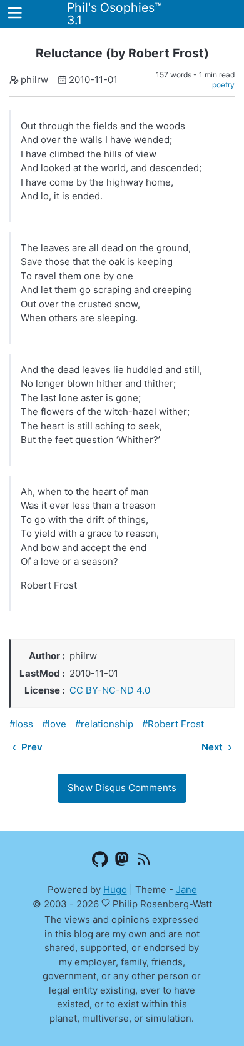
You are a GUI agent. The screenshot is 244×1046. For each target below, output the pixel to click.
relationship (107, 724)
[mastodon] (122, 862)
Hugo (115, 889)
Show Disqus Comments (122, 788)
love (57, 724)
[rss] (144, 862)
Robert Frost (176, 724)
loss (24, 724)
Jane (186, 889)
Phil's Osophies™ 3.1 (114, 13)
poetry (223, 84)
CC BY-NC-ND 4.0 (109, 690)
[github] (100, 862)
